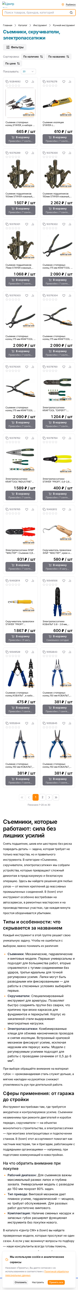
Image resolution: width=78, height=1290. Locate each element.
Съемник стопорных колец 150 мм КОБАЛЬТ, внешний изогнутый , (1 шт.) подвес (56, 694)
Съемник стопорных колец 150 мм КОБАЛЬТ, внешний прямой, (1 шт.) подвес (18, 765)
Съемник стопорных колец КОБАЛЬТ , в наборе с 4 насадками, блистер (20, 694)
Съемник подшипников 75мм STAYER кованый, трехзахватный (18, 266)
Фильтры (17, 47)
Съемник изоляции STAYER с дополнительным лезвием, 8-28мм (57, 124)
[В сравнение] (32, 81)
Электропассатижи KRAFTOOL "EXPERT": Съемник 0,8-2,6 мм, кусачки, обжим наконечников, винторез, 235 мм (56, 409)
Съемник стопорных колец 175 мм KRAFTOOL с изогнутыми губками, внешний (57, 266)
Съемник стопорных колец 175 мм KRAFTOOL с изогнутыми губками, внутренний (20, 337)
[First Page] (22, 797)
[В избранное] (26, 81)
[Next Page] (49, 797)
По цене (10, 63)
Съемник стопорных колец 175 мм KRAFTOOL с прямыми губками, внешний (57, 337)
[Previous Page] (29, 797)
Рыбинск (71, 4)
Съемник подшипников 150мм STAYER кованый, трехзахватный (56, 195)
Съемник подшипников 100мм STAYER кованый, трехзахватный (19, 195)
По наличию (31, 56)
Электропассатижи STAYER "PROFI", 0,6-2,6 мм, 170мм (56, 480)
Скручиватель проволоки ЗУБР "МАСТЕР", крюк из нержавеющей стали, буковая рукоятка (57, 551)
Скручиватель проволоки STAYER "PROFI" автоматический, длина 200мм (19, 623)
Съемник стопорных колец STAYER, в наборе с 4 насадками (19, 124)
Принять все (56, 1282)
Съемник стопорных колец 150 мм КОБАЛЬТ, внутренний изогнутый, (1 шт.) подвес (57, 765)
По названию (56, 56)
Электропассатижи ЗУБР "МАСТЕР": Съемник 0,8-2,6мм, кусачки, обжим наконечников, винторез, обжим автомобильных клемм (19, 551)
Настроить (38, 1282)
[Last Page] (56, 797)
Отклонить (21, 1282)
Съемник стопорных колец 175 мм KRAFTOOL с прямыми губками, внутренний (20, 409)
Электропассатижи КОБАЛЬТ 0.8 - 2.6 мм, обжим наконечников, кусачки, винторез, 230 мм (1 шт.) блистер (58, 623)
